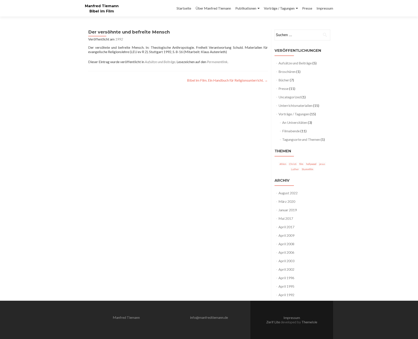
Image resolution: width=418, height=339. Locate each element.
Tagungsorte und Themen (301, 139)
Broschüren (287, 71)
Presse (307, 8)
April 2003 (286, 261)
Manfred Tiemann (102, 6)
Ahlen (283, 164)
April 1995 (286, 286)
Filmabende (291, 131)
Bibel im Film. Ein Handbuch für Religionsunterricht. (227, 80)
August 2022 (288, 193)
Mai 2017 (285, 218)
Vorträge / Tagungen (279, 8)
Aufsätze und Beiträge (160, 62)
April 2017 (286, 227)
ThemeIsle (309, 322)
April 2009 (286, 235)
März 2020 (286, 201)
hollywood (311, 164)
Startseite (184, 8)
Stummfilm (307, 169)
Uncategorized (289, 97)
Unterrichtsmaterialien (295, 105)
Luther (295, 169)
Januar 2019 (287, 210)
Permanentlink (217, 62)
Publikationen (245, 8)
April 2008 (286, 244)
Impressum (325, 8)
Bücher (283, 80)
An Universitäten (294, 122)
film (301, 164)
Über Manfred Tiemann (213, 8)
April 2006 (286, 252)
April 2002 (286, 269)
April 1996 (286, 278)
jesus (322, 164)
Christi (293, 164)
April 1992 (286, 295)
